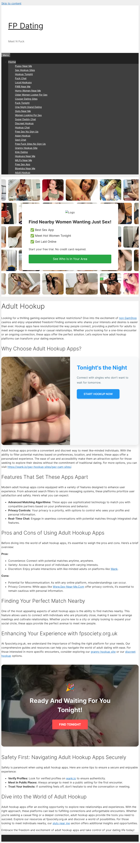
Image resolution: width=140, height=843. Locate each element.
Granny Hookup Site (26, 147)
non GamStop (128, 318)
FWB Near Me (22, 86)
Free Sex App (22, 164)
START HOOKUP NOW (98, 394)
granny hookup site (103, 651)
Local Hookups (23, 82)
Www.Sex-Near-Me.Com (68, 586)
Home (12, 61)
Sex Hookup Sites (25, 70)
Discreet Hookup (24, 123)
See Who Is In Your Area (70, 259)
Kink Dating (21, 152)
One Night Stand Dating (28, 106)
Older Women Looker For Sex (31, 94)
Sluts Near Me (23, 111)
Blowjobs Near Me (25, 168)
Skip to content (11, 3)
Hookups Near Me (25, 156)
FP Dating (25, 25)
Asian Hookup (22, 135)
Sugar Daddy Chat (25, 119)
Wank (114, 569)
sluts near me (61, 823)
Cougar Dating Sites (26, 98)
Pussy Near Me (23, 66)
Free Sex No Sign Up (26, 131)
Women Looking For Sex (28, 115)
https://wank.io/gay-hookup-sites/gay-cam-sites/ (39, 467)
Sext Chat (20, 139)
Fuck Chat (20, 78)
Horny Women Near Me (28, 90)
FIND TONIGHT (70, 724)
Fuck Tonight (22, 102)
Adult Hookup (22, 172)
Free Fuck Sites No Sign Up (30, 143)
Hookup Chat (22, 127)
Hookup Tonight (24, 74)
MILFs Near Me (23, 160)
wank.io (71, 778)
